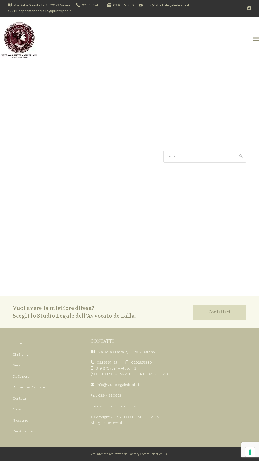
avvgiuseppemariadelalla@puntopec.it (39, 11)
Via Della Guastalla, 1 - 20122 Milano (42, 5)
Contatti (19, 398)
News (17, 409)
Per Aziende (23, 431)
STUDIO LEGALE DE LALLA (139, 417)
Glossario (20, 420)
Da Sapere (21, 376)
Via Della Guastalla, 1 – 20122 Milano (126, 352)
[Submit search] (241, 156)
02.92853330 (123, 5)
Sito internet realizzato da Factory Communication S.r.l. (129, 454)
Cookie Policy (125, 406)
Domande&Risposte (29, 387)
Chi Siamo (21, 354)
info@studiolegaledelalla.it (167, 5)
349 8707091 (106, 368)
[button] (256, 39)
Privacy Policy (101, 406)
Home (17, 343)
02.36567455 (92, 5)
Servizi (18, 365)
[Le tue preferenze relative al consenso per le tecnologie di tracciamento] (250, 452)
